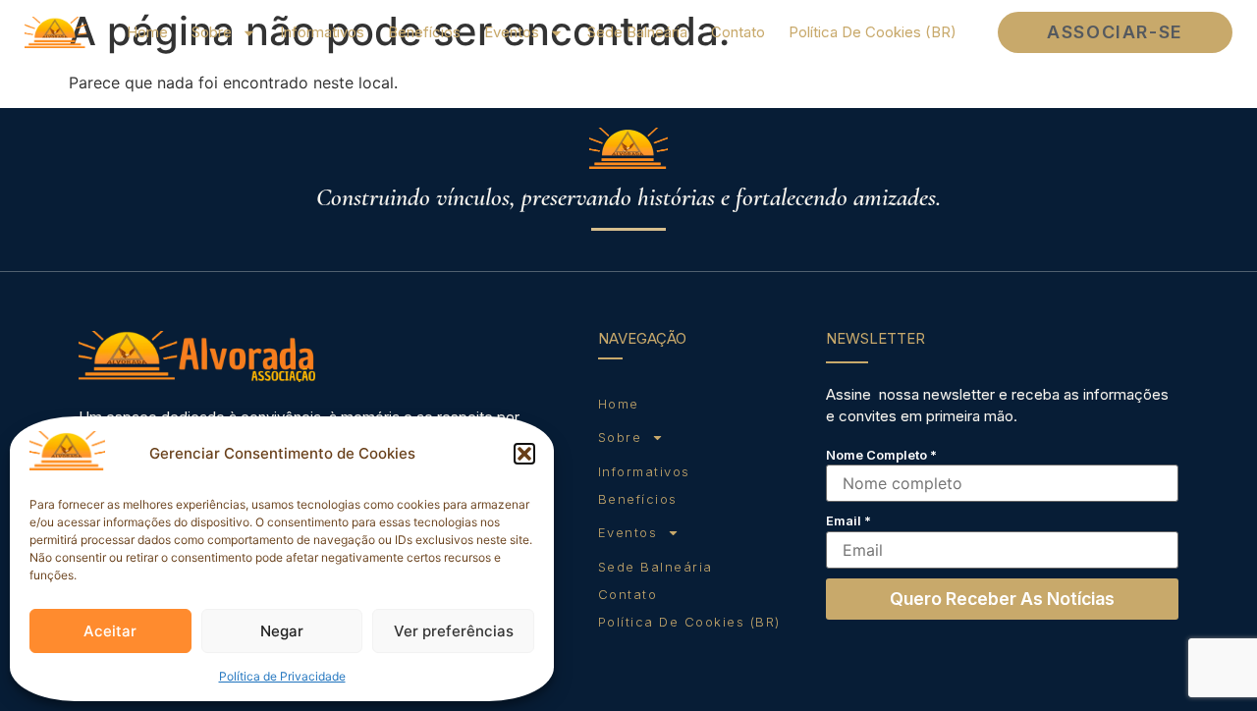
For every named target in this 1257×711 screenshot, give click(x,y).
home (147, 32)
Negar (281, 631)
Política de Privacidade (282, 676)
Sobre (211, 32)
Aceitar (110, 631)
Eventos (511, 32)
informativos (322, 32)
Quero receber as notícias (1002, 598)
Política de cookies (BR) (872, 32)
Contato (738, 32)
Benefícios (424, 32)
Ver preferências (454, 631)
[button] (524, 454)
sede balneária (637, 32)
